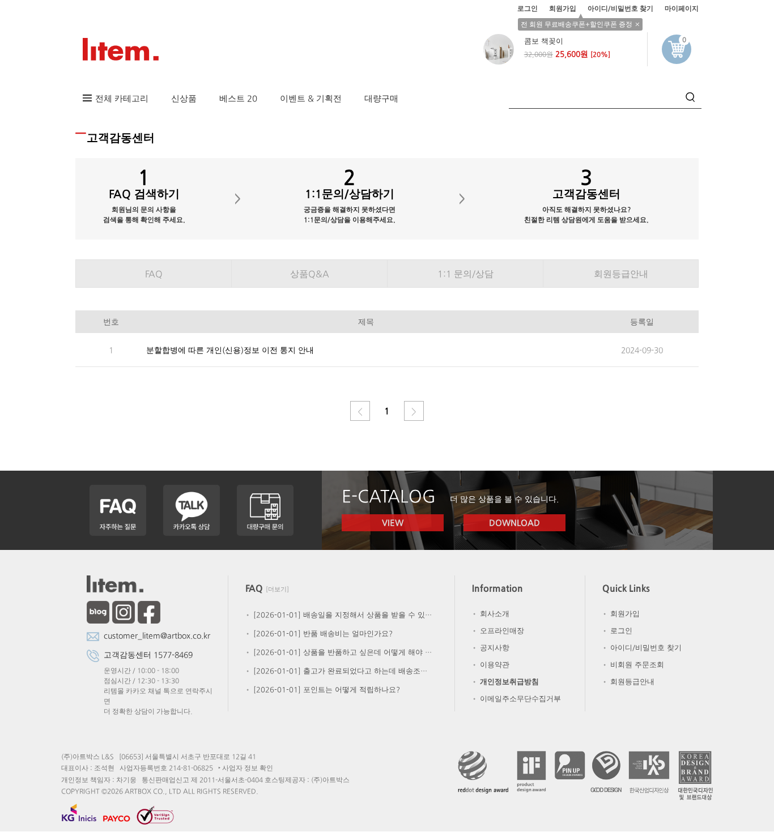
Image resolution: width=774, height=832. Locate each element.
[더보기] (277, 589)
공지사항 (490, 647)
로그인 (527, 8)
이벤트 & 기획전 (311, 98)
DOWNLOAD (514, 522)
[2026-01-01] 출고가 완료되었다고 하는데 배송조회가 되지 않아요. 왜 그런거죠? (339, 671)
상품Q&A (309, 273)
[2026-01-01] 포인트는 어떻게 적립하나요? (322, 689)
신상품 (184, 98)
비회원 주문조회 (632, 664)
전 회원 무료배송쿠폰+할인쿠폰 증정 (576, 24)
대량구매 (381, 98)
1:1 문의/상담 (465, 273)
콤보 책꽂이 (543, 41)
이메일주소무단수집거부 (516, 698)
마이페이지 (682, 8)
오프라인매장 (497, 630)
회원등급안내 (621, 273)
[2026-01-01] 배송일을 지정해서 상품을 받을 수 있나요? (339, 615)
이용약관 (490, 664)
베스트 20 (238, 98)
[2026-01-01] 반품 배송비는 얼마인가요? (318, 633)
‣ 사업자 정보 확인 (245, 768)
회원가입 (562, 8)
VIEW (392, 522)
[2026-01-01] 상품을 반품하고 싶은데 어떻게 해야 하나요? (339, 652)
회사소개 (490, 613)
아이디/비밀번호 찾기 (620, 8)
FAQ (154, 273)
